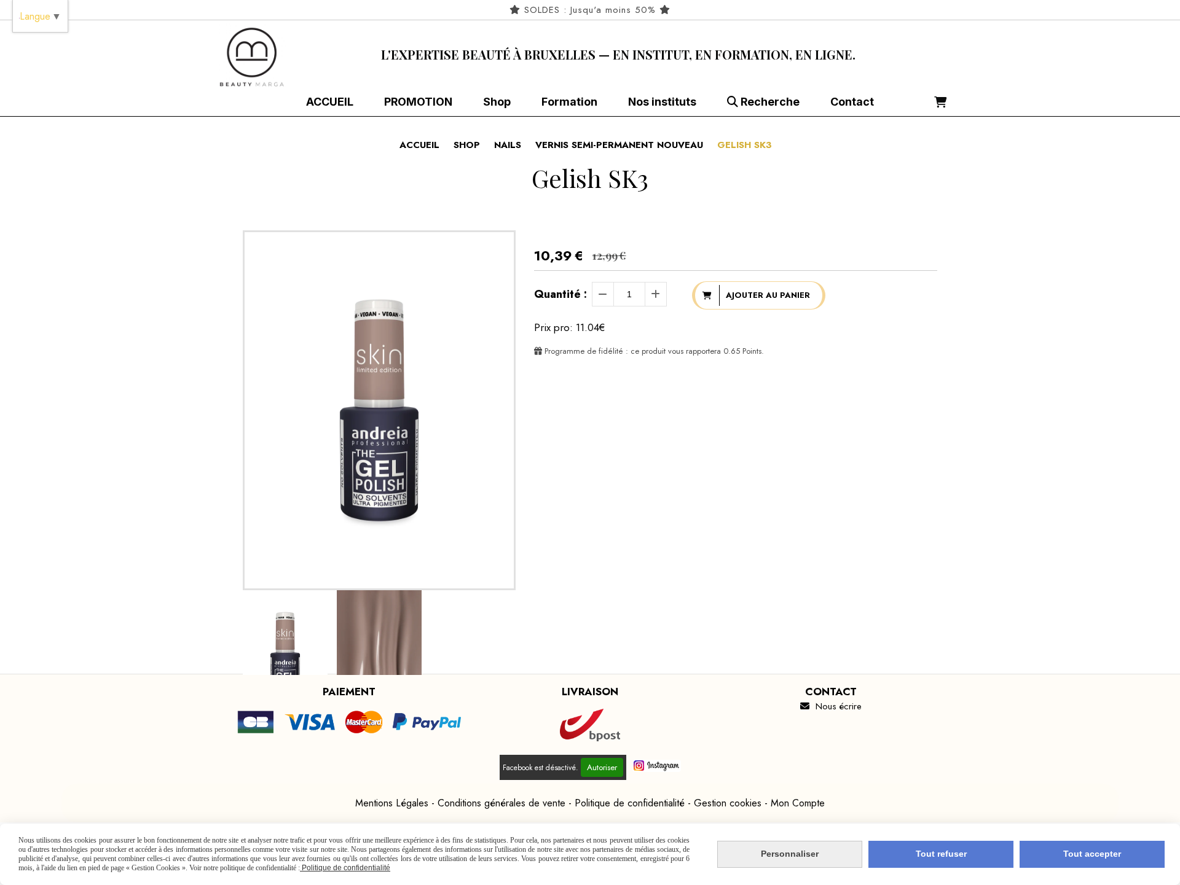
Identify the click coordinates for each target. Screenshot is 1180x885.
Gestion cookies (727, 803)
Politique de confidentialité (630, 803)
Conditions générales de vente (501, 803)
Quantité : (560, 294)
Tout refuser (941, 854)
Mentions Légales (391, 803)
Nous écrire (831, 706)
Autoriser (602, 767)
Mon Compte (798, 803)
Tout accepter (1092, 854)
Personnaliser (790, 854)
